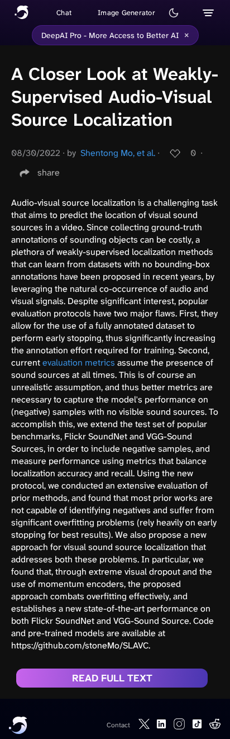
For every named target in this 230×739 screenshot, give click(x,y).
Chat (63, 12)
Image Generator (126, 12)
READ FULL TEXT (112, 678)
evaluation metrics (78, 362)
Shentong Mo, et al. (117, 153)
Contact (118, 725)
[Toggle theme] (174, 13)
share (48, 172)
